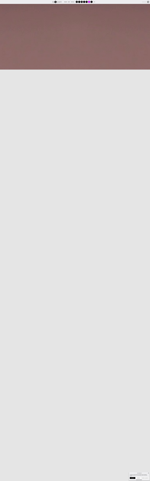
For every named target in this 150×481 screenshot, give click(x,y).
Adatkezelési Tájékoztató (139, 479)
